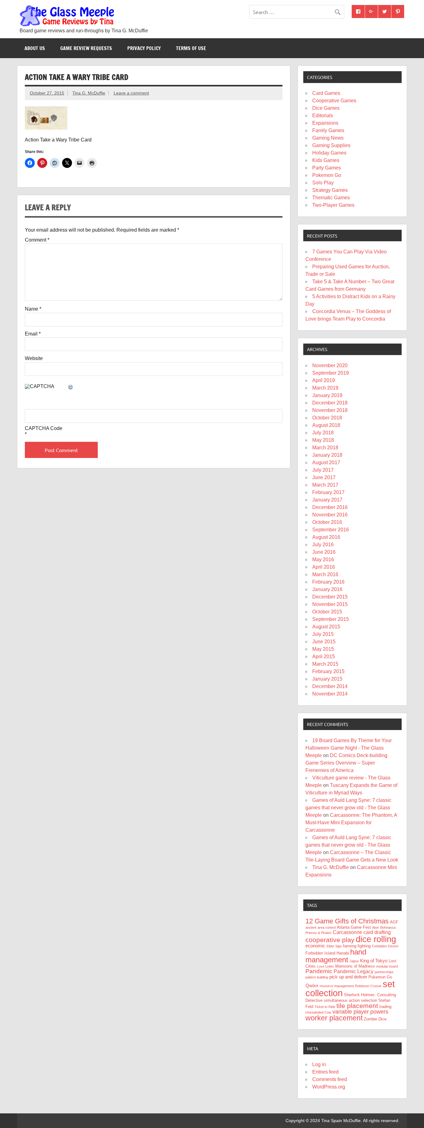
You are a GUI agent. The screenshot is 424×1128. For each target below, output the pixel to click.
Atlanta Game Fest (354, 927)
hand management (335, 956)
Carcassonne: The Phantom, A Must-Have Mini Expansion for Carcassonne (351, 822)
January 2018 (327, 455)
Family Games (328, 130)
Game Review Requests (86, 48)
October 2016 (327, 522)
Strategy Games (330, 190)
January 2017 (327, 499)
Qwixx (311, 985)
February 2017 (328, 492)
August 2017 (326, 462)
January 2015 (327, 679)
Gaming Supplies (331, 145)
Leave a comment (131, 92)
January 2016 (327, 589)
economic (315, 945)
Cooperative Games (334, 100)
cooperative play (329, 939)
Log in (319, 1064)
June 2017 (324, 477)
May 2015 (323, 649)
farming (349, 946)
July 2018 (323, 432)
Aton (375, 927)
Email (33, 333)
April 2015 (323, 656)
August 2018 (326, 425)
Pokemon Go (326, 175)
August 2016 (326, 537)
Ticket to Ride (324, 1007)
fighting (364, 946)
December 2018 (330, 402)
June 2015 (324, 641)
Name (33, 309)
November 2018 (330, 410)
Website (34, 358)
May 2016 (323, 559)
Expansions (325, 123)
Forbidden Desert (385, 946)
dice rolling (376, 939)
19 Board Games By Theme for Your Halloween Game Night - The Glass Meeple (348, 748)
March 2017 (325, 485)
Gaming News (328, 138)
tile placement (357, 1005)
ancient (310, 927)
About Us (35, 48)
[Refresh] (70, 387)
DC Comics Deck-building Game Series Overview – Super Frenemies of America (346, 763)
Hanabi (342, 953)
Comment (37, 240)
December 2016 (330, 507)
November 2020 (330, 365)
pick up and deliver (348, 976)
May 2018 (323, 440)
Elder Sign (334, 946)
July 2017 (323, 470)
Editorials (322, 115)
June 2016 (324, 552)
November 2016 (330, 514)
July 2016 (323, 544)
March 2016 (325, 574)
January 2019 (327, 395)
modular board (387, 966)
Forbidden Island (320, 953)
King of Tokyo (373, 960)
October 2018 (327, 417)
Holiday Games (329, 152)
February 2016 (328, 582)
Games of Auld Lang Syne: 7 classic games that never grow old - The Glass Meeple (348, 807)
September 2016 (330, 529)
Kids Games (325, 160)
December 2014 (330, 686)
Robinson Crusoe (368, 986)
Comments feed (329, 1079)
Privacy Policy (144, 48)
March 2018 (325, 447)
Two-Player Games (333, 205)
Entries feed (325, 1072)
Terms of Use (191, 48)
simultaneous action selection (350, 1000)
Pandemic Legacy (353, 971)
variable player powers (360, 1012)
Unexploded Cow (318, 1012)
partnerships (384, 972)
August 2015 (326, 626)
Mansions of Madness (355, 966)
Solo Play (323, 182)
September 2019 (330, 373)
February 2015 (328, 671)
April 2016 (323, 567)
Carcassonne (347, 932)
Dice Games (326, 108)
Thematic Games (331, 197)
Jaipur (354, 961)
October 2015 (327, 611)
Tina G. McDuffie (88, 92)
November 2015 (330, 604)
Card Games (326, 93)
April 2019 (323, 380)
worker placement (334, 1018)
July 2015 (323, 634)
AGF (394, 922)
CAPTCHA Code (43, 428)
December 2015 (330, 596)
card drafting (377, 932)
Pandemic (318, 971)
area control (327, 927)
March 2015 (325, 664)
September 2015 (330, 619)
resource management (337, 986)
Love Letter (325, 966)
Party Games (326, 167)
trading (385, 1006)
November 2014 (330, 693)
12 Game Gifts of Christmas (347, 921)
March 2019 (325, 388)
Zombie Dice (375, 1019)
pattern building (316, 977)
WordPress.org (328, 1086)
